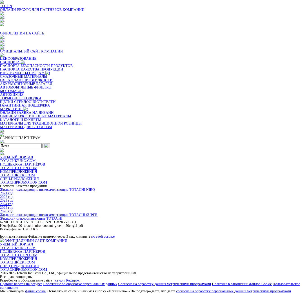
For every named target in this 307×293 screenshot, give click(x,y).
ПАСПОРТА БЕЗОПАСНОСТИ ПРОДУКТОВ (36, 66)
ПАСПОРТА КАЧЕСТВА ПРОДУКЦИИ (31, 69)
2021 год (6, 193)
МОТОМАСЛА (12, 91)
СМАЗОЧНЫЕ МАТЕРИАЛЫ (23, 76)
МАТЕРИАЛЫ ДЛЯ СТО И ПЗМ (26, 127)
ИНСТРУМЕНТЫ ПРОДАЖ (22, 73)
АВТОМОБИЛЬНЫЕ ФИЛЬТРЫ (25, 87)
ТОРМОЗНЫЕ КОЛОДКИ (20, 98)
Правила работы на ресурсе (21, 284)
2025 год (6, 207)
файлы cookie (35, 291)
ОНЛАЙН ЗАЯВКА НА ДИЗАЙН (27, 112)
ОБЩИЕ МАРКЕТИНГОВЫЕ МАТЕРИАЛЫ (35, 116)
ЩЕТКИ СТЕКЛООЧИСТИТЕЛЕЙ (28, 102)
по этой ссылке (103, 236)
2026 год (6, 211)
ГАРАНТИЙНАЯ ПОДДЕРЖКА (25, 105)
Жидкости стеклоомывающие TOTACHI (31, 218)
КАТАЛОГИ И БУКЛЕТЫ (20, 120)
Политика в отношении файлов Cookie (242, 284)
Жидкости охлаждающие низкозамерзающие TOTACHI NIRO (47, 189)
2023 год (6, 200)
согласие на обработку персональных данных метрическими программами (233, 291)
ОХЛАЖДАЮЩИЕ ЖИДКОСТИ (26, 80)
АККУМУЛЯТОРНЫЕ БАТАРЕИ (26, 84)
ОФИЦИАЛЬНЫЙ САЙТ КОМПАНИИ (35, 241)
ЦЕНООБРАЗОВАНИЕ (18, 58)
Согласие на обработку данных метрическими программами (164, 284)
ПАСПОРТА (10, 62)
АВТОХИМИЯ (12, 94)
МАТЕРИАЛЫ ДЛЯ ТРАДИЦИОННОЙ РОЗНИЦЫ (41, 123)
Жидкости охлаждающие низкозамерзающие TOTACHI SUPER (49, 215)
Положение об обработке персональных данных (80, 284)
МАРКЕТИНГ (11, 109)
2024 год (6, 204)
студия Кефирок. (67, 280)
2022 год (6, 197)
